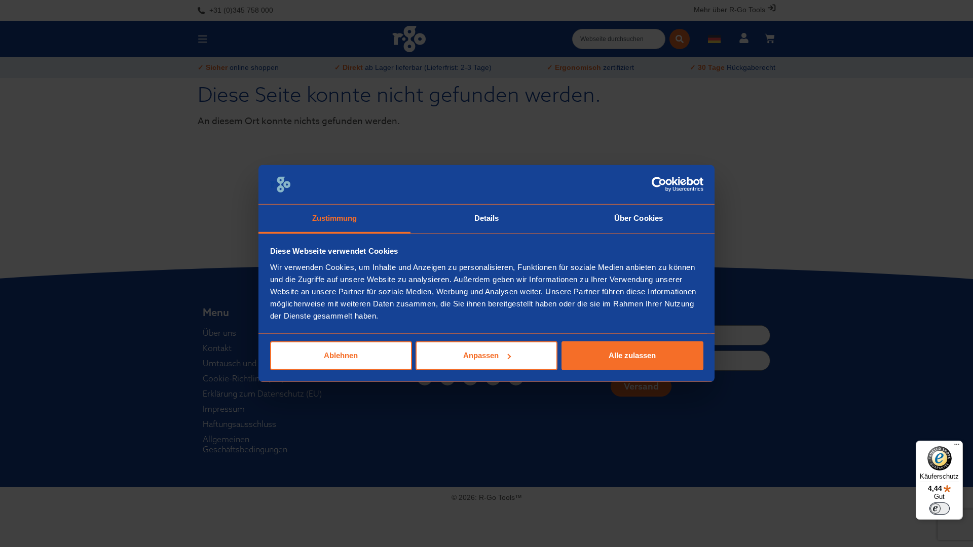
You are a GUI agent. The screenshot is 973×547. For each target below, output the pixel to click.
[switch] (939, 508)
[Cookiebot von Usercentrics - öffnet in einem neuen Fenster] (659, 184)
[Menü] (957, 447)
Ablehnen (341, 355)
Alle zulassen (632, 355)
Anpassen (481, 355)
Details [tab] (486, 218)
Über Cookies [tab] (638, 218)
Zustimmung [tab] (334, 218)
